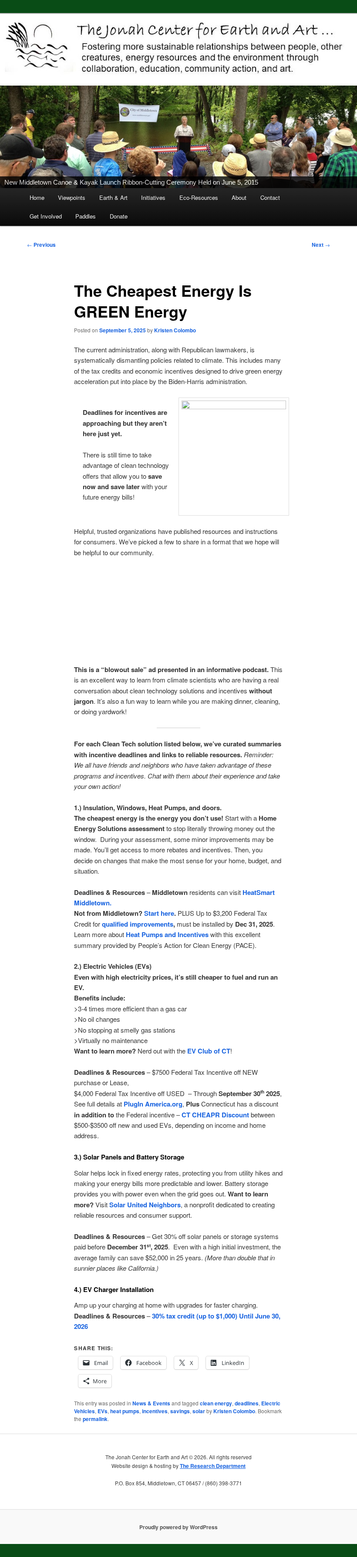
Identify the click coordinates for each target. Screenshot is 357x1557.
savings (180, 1411)
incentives (155, 1411)
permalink (95, 1419)
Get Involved (46, 216)
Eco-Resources (198, 197)
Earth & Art (113, 197)
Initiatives (153, 197)
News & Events (151, 1403)
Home (37, 197)
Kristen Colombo (175, 330)
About (239, 197)
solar (198, 1411)
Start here (159, 913)
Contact (270, 197)
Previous (41, 244)
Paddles (85, 216)
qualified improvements (137, 924)
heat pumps (124, 1411)
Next (321, 244)
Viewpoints (71, 197)
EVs (103, 1411)
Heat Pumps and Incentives (167, 934)
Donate (119, 216)
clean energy (216, 1403)
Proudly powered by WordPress (178, 1527)
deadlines (247, 1403)
